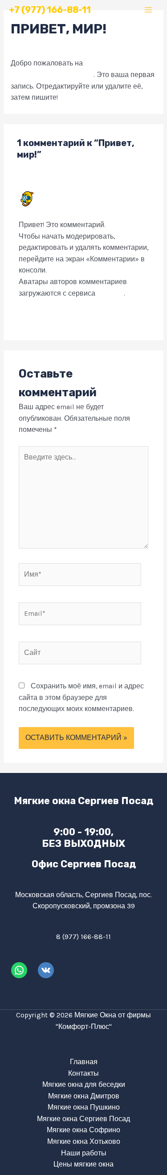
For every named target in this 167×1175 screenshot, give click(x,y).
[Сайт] (80, 655)
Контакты (83, 1073)
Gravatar (110, 293)
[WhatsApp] (19, 970)
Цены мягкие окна (83, 1164)
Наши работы (83, 1153)
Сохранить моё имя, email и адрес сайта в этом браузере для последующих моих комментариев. (81, 697)
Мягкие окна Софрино (83, 1130)
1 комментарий (35, 46)
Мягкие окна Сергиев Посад (83, 1119)
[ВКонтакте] (46, 970)
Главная (84, 1062)
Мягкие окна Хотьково (83, 1142)
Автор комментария (74, 194)
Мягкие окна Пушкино (84, 1107)
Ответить (133, 317)
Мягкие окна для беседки (83, 1085)
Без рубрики (86, 46)
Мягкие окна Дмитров (83, 1096)
